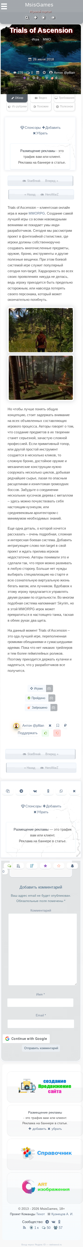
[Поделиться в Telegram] (21, 791)
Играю (42, 688)
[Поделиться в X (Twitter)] (74, 791)
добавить (39, 1129)
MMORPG (37, 213)
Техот (40, 1214)
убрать (56, 1129)
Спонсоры (33, 127)
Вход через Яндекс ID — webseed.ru (41, 1244)
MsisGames (39, 5)
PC (41, 47)
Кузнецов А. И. (62, 1214)
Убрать (42, 133)
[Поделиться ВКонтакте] (35, 791)
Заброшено (43, 707)
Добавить (53, 127)
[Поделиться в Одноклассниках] (48, 791)
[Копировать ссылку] (8, 791)
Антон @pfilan (64, 72)
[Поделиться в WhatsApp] (61, 791)
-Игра (35, 39)
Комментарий (40, 910)
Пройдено (42, 698)
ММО (47, 39)
